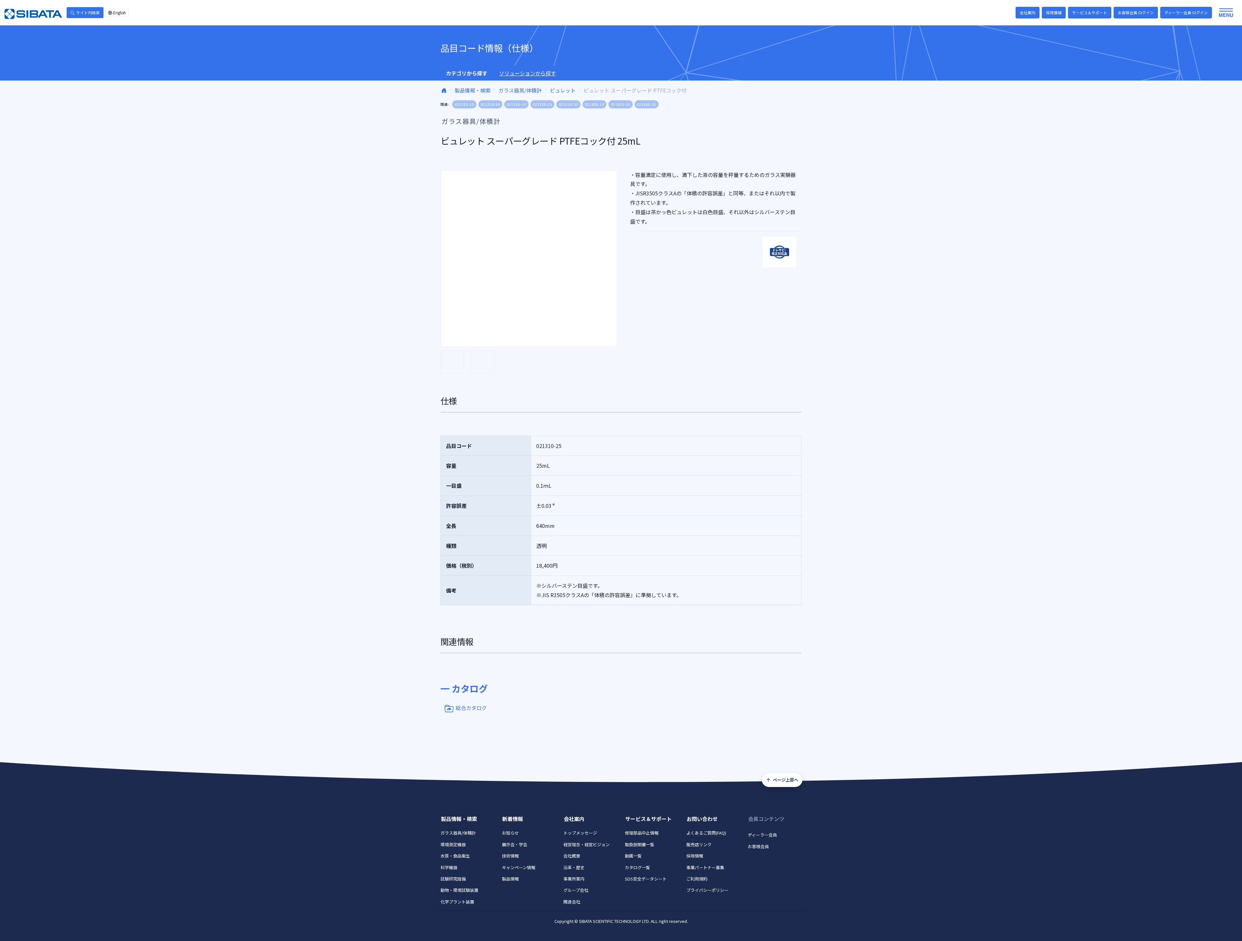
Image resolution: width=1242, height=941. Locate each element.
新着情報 (512, 819)
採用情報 (1054, 12)
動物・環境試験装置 (459, 890)
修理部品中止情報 (642, 833)
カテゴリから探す (466, 73)
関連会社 (571, 902)
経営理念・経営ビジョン (586, 844)
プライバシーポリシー (707, 890)
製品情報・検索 (472, 90)
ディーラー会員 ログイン (1186, 12)
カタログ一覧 (637, 867)
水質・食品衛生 (455, 856)
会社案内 (1027, 12)
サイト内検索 (88, 12)
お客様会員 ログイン (1136, 12)
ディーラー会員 (762, 835)
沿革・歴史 (573, 867)
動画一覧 (633, 856)
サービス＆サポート (1089, 12)
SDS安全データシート (646, 879)
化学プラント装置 (457, 902)
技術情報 (510, 856)
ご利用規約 (696, 879)
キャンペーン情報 (518, 867)
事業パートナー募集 (705, 867)
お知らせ (510, 833)
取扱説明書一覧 (639, 844)
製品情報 (510, 879)
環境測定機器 (453, 844)
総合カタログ (471, 708)
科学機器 (449, 867)
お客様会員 (758, 846)
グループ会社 (575, 890)
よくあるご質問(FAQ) (706, 833)
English (119, 12)
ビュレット (563, 90)
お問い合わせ (702, 819)
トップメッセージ (580, 833)
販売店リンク (699, 844)
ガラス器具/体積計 (520, 90)
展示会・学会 (514, 844)
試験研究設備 (453, 879)
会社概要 (571, 856)
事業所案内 (573, 879)
